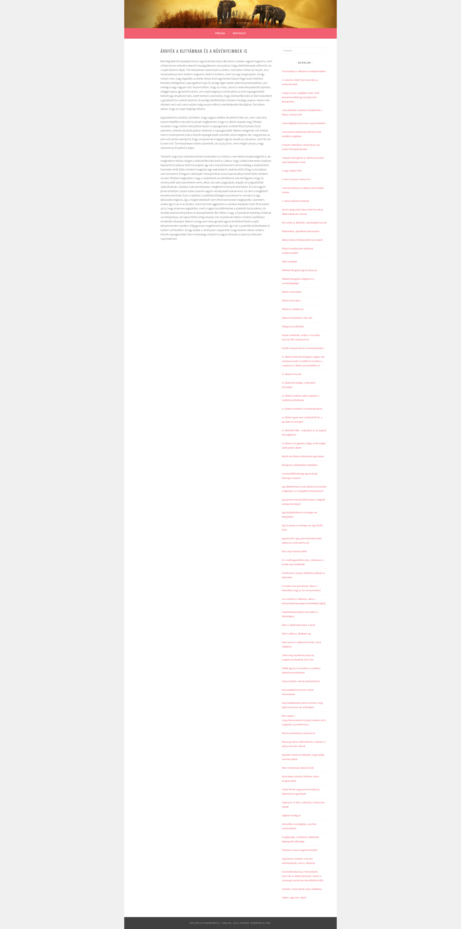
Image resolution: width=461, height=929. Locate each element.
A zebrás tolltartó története (295, 201)
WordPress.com (260, 923)
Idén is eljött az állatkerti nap (296, 633)
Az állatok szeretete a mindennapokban (302, 408)
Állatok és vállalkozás (292, 309)
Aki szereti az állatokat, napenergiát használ (304, 222)
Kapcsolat (239, 33)
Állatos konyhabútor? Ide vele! (297, 317)
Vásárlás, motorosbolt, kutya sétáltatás (302, 889)
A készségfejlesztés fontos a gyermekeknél (303, 123)
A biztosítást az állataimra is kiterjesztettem (304, 71)
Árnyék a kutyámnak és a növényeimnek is (303, 348)
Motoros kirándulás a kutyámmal (298, 733)
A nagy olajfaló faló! (292, 170)
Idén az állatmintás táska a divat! (298, 625)
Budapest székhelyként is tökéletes (299, 465)
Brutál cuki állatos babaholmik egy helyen (303, 456)
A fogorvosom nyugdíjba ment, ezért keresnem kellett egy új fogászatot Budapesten (300, 97)
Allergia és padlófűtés (293, 326)
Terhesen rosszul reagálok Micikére (299, 850)
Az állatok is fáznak (291, 374)
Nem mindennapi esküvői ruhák (298, 767)
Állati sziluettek (289, 261)
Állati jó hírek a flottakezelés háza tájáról (302, 239)
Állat (231, 13)
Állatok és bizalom (291, 300)
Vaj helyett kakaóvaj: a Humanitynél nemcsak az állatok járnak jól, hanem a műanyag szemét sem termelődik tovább (302, 876)
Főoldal (220, 33)
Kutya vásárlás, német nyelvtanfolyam (301, 681)
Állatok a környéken (291, 291)
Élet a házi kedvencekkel (294, 551)
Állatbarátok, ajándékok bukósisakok (300, 231)
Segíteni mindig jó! (291, 815)
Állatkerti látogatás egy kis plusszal (299, 270)
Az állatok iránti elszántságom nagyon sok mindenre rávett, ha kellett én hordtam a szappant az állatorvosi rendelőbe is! (303, 361)
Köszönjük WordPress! (205, 923)
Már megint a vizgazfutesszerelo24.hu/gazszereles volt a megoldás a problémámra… (304, 720)
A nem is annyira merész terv (296, 179)
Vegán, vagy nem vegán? (294, 897)
